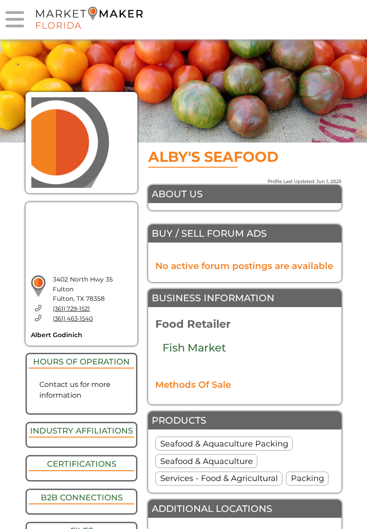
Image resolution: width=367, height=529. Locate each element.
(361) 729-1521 (71, 308)
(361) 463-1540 (73, 318)
